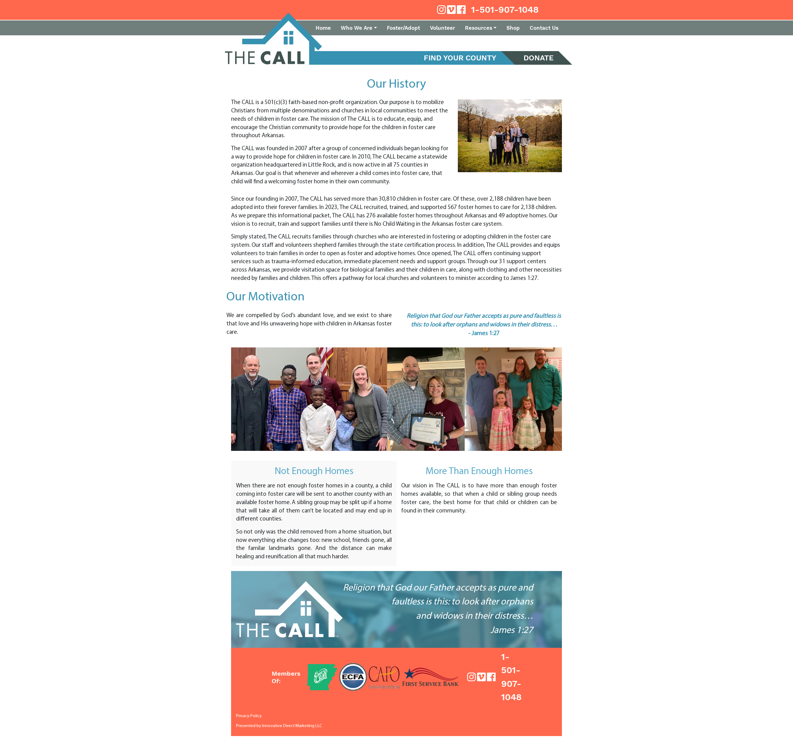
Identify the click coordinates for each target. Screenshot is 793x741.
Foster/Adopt (403, 27)
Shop (513, 27)
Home (323, 27)
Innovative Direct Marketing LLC (292, 726)
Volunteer (442, 27)
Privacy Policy (249, 716)
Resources (478, 28)
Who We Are (356, 28)
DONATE (539, 58)
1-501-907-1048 (505, 9)
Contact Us (544, 27)
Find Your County (460, 58)
